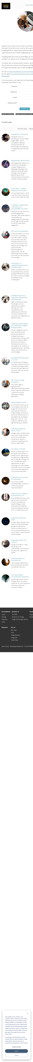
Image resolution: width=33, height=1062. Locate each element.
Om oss (13, 627)
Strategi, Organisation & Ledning (24, 114)
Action (3, 622)
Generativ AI (15, 612)
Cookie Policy (14, 640)
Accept (16, 1051)
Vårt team (14, 630)
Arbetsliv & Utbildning (7, 114)
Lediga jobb (14, 638)
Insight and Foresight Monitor (20, 619)
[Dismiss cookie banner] (27, 1014)
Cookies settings (16, 1046)
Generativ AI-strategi (18, 617)
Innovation (4, 619)
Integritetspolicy (15, 635)
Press (12, 633)
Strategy (4, 617)
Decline (16, 1055)
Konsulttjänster (6, 612)
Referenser (5, 627)
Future (3, 614)
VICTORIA (14, 614)
